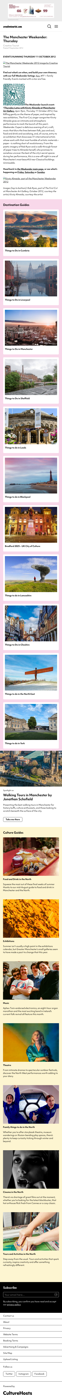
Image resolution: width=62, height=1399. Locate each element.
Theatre (7, 1065)
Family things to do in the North (19, 1127)
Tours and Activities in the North (19, 1254)
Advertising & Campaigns (15, 1346)
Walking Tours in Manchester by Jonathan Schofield (27, 797)
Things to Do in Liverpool (17, 300)
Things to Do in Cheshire (17, 645)
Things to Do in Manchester (19, 349)
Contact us (8, 1315)
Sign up (54, 1296)
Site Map (7, 1353)
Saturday (30, 172)
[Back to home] (12, 26)
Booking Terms (10, 1340)
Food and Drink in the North (17, 879)
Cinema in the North (13, 1192)
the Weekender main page (30, 169)
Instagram (23, 1373)
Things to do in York (15, 743)
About (6, 1322)
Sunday (41, 172)
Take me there (13, 819)
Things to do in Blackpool (17, 497)
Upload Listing (10, 1359)
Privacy (7, 1328)
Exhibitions (8, 941)
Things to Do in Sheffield (17, 398)
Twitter (9, 1373)
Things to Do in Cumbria (17, 250)
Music (6, 1003)
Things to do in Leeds (15, 448)
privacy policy (14, 1304)
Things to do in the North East (20, 694)
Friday (20, 172)
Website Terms (10, 1334)
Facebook (39, 1373)
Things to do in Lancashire (18, 595)
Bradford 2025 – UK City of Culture (22, 546)
